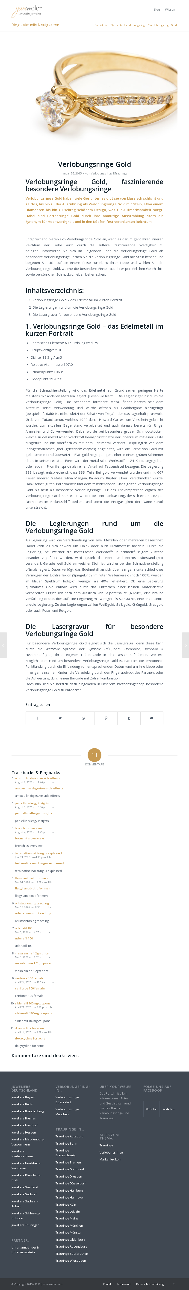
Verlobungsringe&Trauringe (109, 173)
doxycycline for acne (29, 1028)
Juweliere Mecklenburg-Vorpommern (28, 1141)
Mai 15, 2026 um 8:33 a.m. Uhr (33, 907)
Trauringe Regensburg (71, 1246)
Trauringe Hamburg (69, 1190)
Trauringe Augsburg (69, 1136)
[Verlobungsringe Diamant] (3, 645)
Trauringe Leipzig (68, 1211)
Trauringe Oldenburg (70, 1239)
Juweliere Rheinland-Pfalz (26, 1177)
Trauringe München (69, 1225)
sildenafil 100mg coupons (32, 1003)
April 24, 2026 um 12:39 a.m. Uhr (34, 982)
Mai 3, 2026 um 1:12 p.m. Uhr (32, 957)
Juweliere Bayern (23, 1097)
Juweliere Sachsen (24, 1194)
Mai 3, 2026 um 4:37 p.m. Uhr (32, 932)
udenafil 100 (23, 928)
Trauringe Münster (69, 1232)
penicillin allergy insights (32, 803)
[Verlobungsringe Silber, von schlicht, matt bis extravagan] (185, 645)
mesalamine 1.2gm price (32, 953)
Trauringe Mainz (67, 1218)
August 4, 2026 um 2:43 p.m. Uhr (34, 832)
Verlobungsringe (111, 1152)
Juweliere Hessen (24, 1132)
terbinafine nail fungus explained (38, 853)
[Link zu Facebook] (174, 1284)
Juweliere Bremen (24, 1118)
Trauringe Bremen (68, 1162)
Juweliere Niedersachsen (22, 1153)
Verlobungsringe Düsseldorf (67, 1099)
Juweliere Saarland (25, 1187)
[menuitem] (156, 9)
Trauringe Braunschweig (65, 1152)
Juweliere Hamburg (25, 1125)
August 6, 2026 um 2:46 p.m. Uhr (34, 782)
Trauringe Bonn (66, 1143)
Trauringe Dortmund (70, 1169)
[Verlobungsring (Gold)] (94, 98)
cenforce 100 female (29, 978)
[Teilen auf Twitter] (60, 718)
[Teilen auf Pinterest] (106, 718)
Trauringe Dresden (69, 1176)
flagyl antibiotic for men (31, 878)
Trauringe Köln (66, 1204)
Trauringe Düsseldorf (71, 1183)
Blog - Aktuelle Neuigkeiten (35, 24)
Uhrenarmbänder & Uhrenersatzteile (25, 1249)
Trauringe (106, 1145)
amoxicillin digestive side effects (37, 778)
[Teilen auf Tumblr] (129, 718)
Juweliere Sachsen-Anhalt (25, 1203)
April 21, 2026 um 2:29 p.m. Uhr (34, 1007)
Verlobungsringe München (67, 1111)
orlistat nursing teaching (32, 903)
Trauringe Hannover (70, 1197)
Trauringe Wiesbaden (71, 1260)
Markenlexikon (110, 1159)
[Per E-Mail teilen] (152, 718)
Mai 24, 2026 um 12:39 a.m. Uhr (34, 882)
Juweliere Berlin (22, 1104)
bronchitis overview (28, 828)
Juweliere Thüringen (25, 1225)
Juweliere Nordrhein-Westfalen (26, 1165)
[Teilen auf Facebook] (37, 718)
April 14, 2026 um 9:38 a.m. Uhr (34, 1032)
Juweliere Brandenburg (28, 1111)
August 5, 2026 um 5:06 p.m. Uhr (34, 807)
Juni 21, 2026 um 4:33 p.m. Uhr (33, 857)
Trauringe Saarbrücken (72, 1254)
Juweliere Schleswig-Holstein (26, 1215)
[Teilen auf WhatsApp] (83, 718)
